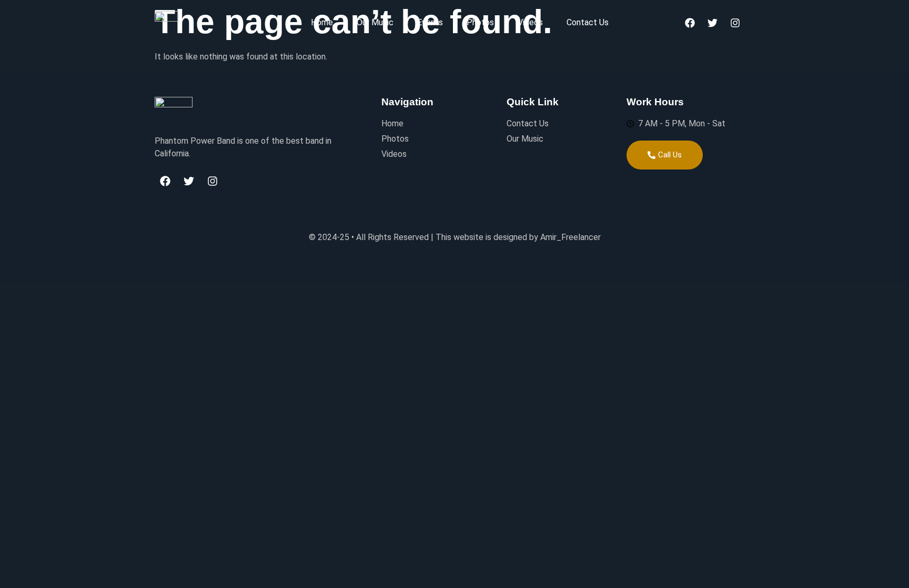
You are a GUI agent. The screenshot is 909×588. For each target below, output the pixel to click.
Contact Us (588, 22)
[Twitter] (712, 23)
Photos (480, 22)
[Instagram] (735, 23)
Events (430, 22)
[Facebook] (690, 23)
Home (322, 22)
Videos (530, 22)
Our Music (375, 22)
